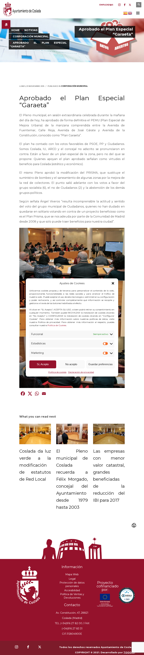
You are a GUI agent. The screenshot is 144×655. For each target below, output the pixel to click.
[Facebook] (124, 4)
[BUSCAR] (138, 4)
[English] (130, 12)
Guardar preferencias (100, 364)
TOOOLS (129, 652)
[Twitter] (130, 4)
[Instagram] (119, 4)
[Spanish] (125, 12)
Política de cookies (57, 372)
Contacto (72, 605)
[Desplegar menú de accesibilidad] (6, 24)
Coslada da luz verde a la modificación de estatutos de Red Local (35, 465)
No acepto (71, 364)
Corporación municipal (74, 86)
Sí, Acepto (43, 364)
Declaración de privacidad (81, 372)
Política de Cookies (57, 325)
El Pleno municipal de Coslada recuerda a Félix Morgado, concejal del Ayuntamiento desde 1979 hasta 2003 (72, 479)
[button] (113, 283)
